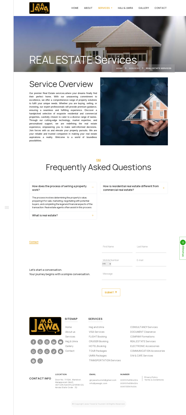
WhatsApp (183, 251)
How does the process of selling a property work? (59, 188)
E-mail (140, 260)
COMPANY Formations (142, 337)
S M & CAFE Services (141, 356)
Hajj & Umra (125, 8)
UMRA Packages (97, 356)
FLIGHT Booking (97, 337)
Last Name (142, 246)
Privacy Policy (151, 377)
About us (70, 332)
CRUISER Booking (98, 341)
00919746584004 (129, 383)
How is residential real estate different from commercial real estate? (131, 188)
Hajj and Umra (96, 327)
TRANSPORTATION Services (104, 360)
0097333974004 (128, 386)
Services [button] (104, 8)
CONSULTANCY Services (144, 327)
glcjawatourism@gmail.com (102, 380)
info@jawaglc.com (98, 383)
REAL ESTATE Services (143, 341)
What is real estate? (45, 215)
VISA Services (96, 332)
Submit (111, 292)
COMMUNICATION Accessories (147, 351)
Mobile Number (111, 260)
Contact (161, 8)
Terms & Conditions (154, 379)
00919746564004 (129, 380)
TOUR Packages (97, 351)
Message (108, 273)
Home (75, 8)
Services (134, 68)
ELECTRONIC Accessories (144, 346)
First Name (108, 246)
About (88, 8)
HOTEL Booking (97, 346)
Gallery (143, 8)
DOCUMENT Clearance (143, 332)
